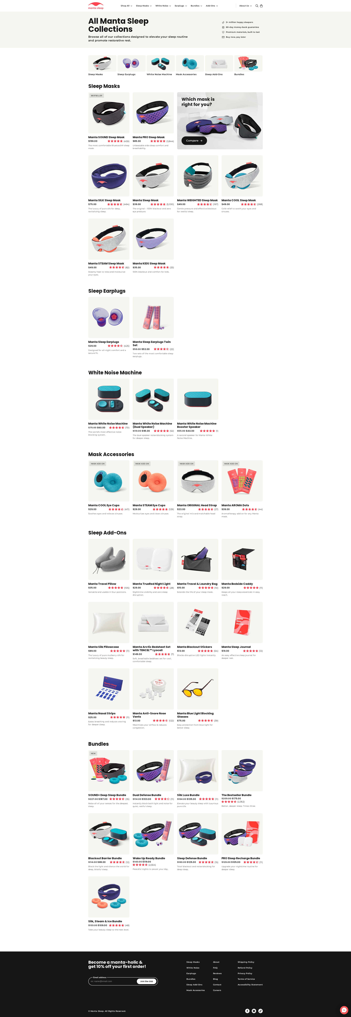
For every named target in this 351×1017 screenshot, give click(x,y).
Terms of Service (246, 979)
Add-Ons (210, 6)
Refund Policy (245, 968)
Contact (217, 984)
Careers (217, 990)
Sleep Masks (142, 6)
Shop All (125, 6)
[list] (175, 65)
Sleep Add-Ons (194, 984)
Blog (215, 979)
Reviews (217, 973)
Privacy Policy (245, 973)
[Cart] (261, 5)
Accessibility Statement (250, 984)
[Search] (257, 5)
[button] (344, 1010)
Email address (99, 977)
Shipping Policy (246, 962)
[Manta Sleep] (95, 5)
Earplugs (179, 6)
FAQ (215, 968)
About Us (244, 6)
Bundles (195, 6)
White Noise (161, 6)
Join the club (146, 981)
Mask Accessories (195, 990)
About (216, 962)
